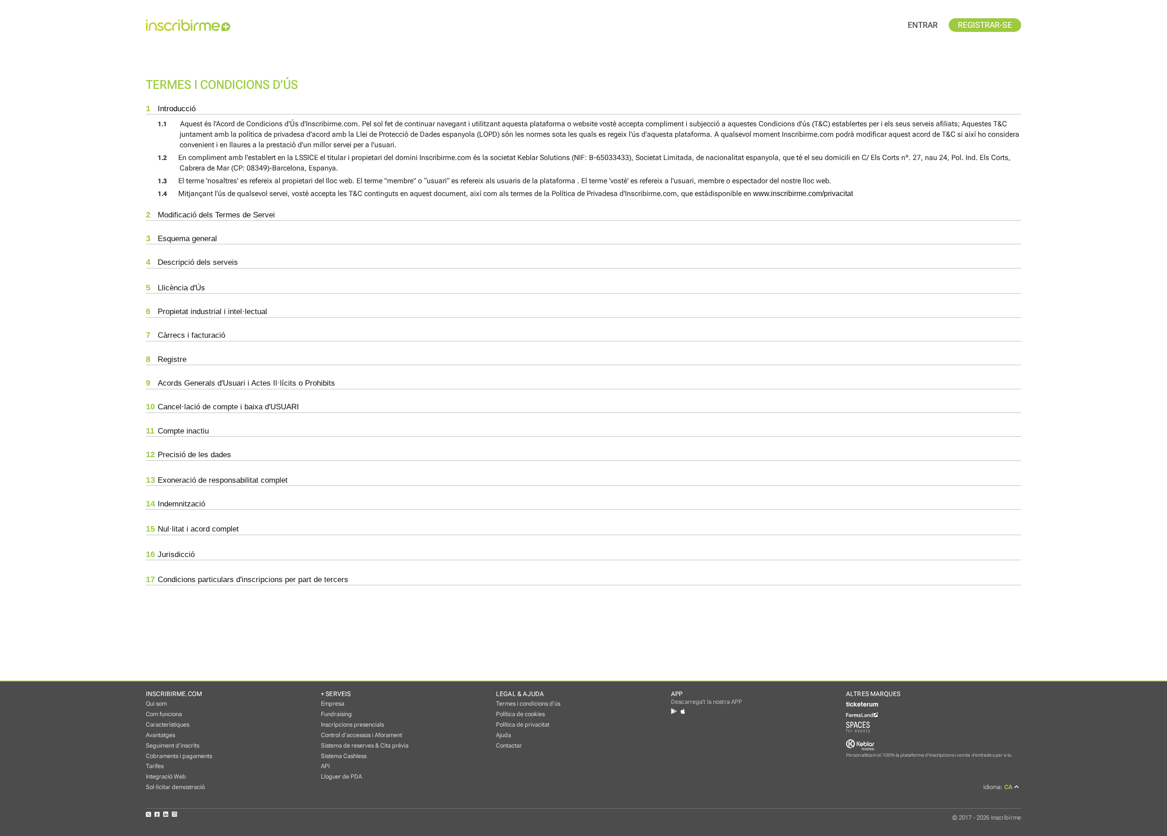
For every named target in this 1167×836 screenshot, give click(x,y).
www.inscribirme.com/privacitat (803, 193)
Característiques (167, 724)
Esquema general (181, 238)
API (325, 766)
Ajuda (503, 735)
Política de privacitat (522, 724)
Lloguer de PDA (341, 776)
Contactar (509, 745)
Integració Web (166, 776)
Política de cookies (520, 714)
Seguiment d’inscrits (172, 745)
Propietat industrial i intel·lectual (206, 311)
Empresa (332, 703)
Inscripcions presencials (352, 724)
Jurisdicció (170, 554)
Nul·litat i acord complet (192, 528)
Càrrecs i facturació (185, 335)
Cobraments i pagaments (179, 756)
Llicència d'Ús (175, 287)
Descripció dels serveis (192, 262)
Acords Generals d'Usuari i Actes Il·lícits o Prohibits (240, 382)
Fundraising (336, 714)
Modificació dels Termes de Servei (210, 214)
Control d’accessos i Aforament (361, 735)
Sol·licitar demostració (175, 787)
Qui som (156, 703)
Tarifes (155, 766)
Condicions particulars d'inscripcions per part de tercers (247, 579)
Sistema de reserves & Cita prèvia (364, 745)
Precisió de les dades (188, 454)
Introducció (171, 108)
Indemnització (175, 503)
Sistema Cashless (344, 756)
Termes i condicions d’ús (528, 703)
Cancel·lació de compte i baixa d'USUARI (222, 406)
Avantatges (160, 735)
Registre (166, 359)
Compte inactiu (177, 430)
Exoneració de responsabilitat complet (217, 480)
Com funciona (164, 714)
